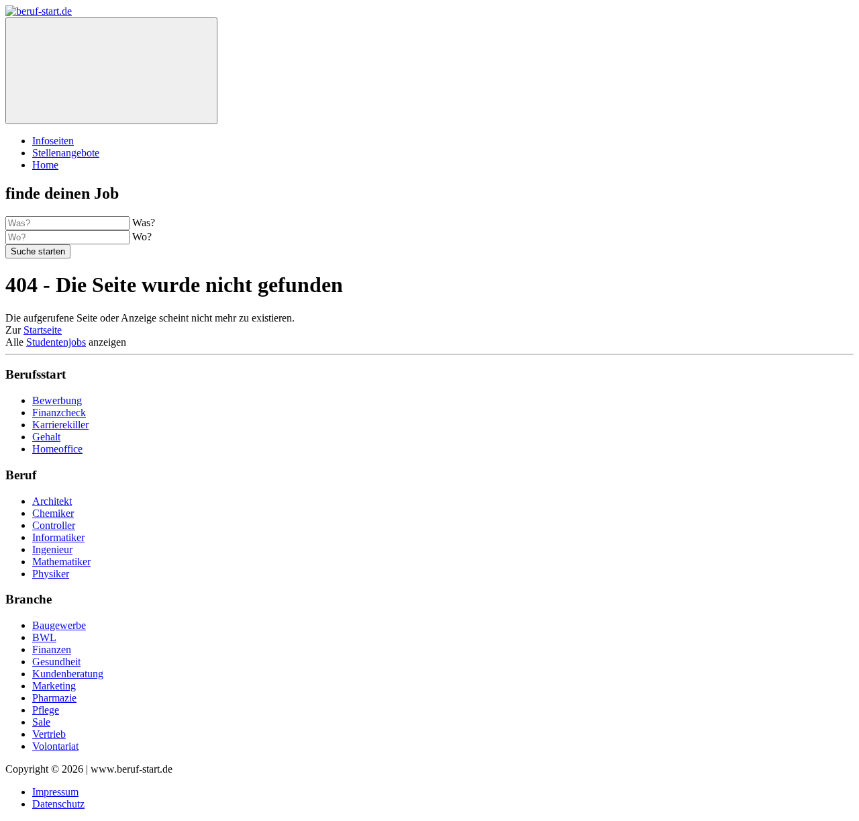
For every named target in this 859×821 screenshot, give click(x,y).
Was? (143, 222)
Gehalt (46, 436)
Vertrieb (49, 734)
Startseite (42, 330)
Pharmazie (54, 698)
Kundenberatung (67, 673)
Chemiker (53, 513)
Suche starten (38, 251)
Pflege (45, 710)
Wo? (142, 236)
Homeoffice (57, 448)
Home (45, 165)
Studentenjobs (56, 342)
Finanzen (51, 649)
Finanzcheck (59, 412)
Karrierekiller (60, 424)
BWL (44, 637)
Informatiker (58, 537)
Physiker (50, 573)
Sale (41, 722)
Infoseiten (53, 140)
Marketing (54, 685)
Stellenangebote (65, 152)
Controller (53, 525)
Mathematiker (61, 561)
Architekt (52, 501)
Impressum (55, 792)
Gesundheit (56, 661)
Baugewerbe (59, 625)
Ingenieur (52, 549)
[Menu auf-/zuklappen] (111, 70)
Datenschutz (58, 804)
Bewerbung (57, 400)
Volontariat (55, 746)
